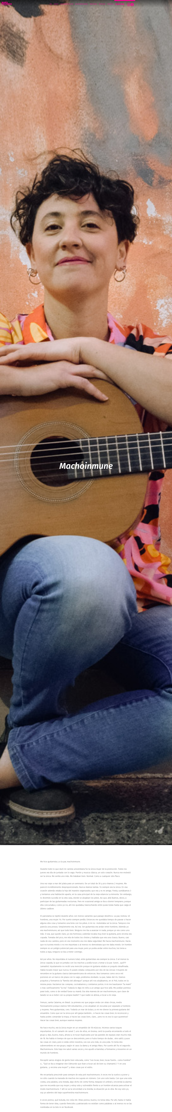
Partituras (93, 4)
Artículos (102, 4)
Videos (56, 4)
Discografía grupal (81, 4)
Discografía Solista (66, 4)
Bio (51, 4)
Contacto (110, 4)
